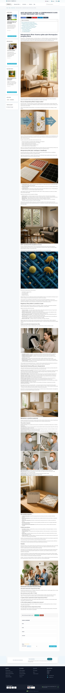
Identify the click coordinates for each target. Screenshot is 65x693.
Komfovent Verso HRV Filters (10, 673)
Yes (37, 615)
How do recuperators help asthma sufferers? (11, 79)
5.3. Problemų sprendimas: (26, 31)
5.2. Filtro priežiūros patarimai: (26, 30)
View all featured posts (12, 92)
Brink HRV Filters (8, 670)
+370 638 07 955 (51, 675)
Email (23, 627)
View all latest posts (12, 36)
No (42, 615)
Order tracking (35, 670)
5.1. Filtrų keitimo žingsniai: (26, 29)
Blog (34, 4)
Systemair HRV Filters (8, 676)
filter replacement (11, 50)
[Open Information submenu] (27, 4)
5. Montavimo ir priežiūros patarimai (26, 28)
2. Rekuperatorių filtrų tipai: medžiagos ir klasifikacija (28, 23)
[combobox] (52, 4)
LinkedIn (40, 17)
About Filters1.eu (21, 675)
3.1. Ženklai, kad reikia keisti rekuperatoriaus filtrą (29, 26)
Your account (35, 668)
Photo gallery (10, 104)
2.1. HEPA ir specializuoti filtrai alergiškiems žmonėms (29, 24)
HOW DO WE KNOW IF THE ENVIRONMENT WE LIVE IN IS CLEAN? (12, 22)
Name (23, 623)
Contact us (30, 4)
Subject (23, 631)
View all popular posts (12, 63)
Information (24, 4)
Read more (8, 30)
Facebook (23, 17)
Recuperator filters (17, 4)
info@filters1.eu (51, 677)
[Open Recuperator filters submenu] (21, 4)
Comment (23, 635)
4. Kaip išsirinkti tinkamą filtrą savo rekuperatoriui (28, 27)
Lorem (8, 99)
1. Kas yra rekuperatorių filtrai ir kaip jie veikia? (27, 22)
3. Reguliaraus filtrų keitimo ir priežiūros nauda (27, 25)
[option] (12, 22)
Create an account (35, 673)
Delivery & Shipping (22, 670)
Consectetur (12, 99)
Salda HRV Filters (8, 675)
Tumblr (46, 17)
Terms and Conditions (22, 673)
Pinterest (35, 17)
